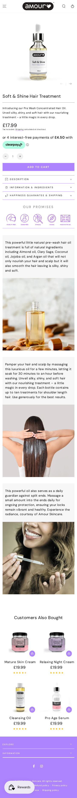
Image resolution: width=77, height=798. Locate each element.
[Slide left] (61, 84)
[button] (63, 6)
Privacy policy (59, 785)
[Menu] (4, 6)
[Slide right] (70, 84)
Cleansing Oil (20, 718)
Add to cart (38, 167)
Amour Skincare (32, 781)
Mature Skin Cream (20, 662)
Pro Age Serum (57, 718)
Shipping (19, 129)
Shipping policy (50, 790)
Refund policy (41, 785)
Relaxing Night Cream (57, 662)
